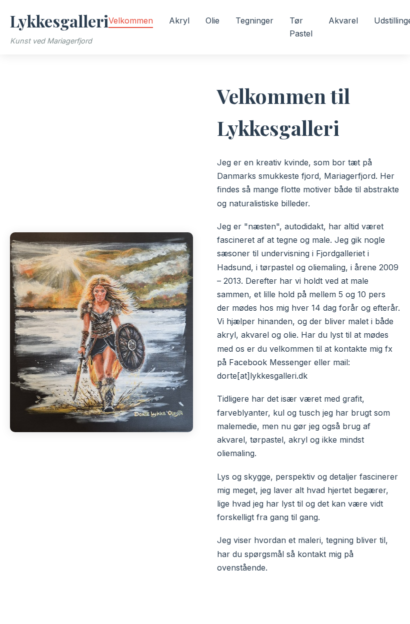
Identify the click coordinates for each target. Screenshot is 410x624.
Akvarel (343, 20)
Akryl (179, 20)
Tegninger (255, 20)
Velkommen (130, 20)
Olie (213, 20)
